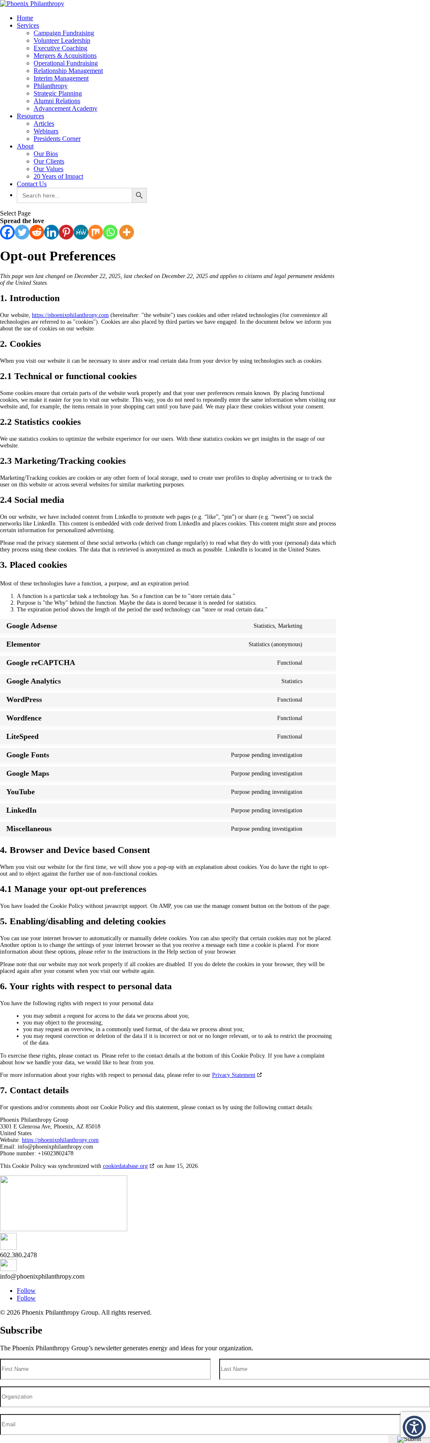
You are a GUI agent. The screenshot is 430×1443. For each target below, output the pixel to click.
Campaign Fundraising (64, 32)
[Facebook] (7, 232)
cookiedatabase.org (125, 1166)
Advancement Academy (65, 108)
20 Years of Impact (58, 176)
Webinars (46, 131)
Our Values (48, 168)
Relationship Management (68, 70)
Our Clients (49, 161)
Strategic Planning (58, 93)
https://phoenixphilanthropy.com (70, 315)
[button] (414, 1427)
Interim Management (61, 78)
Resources (30, 116)
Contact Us (32, 183)
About (25, 146)
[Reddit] (36, 232)
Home (25, 17)
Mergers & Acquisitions (65, 55)
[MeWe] (80, 232)
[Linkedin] (51, 232)
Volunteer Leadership (62, 40)
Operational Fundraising (66, 63)
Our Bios (46, 153)
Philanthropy (51, 85)
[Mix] (95, 232)
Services (28, 25)
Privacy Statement (233, 1075)
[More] (127, 232)
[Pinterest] (66, 232)
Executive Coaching (60, 48)
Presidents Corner (57, 138)
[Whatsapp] (110, 232)
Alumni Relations (57, 100)
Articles (44, 123)
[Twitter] (22, 232)
